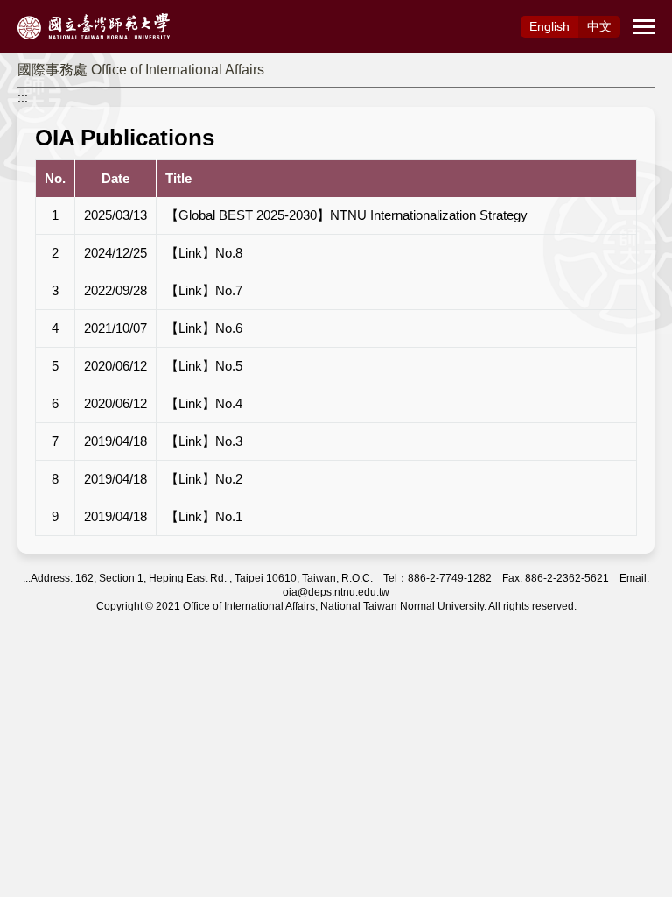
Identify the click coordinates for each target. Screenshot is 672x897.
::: (23, 97)
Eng (549, 26)
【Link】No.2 (203, 478)
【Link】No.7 (203, 290)
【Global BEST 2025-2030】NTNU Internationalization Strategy (346, 215)
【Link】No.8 (203, 252)
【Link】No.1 (203, 516)
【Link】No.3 (203, 441)
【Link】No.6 (203, 328)
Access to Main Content (65, 10)
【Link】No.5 (203, 365)
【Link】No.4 (203, 403)
